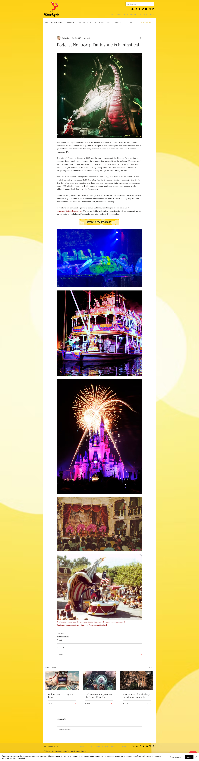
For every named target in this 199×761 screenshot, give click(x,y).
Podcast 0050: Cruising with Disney (61, 695)
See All (151, 667)
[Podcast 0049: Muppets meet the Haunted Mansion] (99, 680)
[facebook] (139, 9)
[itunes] (136, 9)
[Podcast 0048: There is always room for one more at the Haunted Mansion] (136, 680)
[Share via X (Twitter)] (63, 647)
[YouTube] (146, 9)
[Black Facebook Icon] (140, 746)
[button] (131, 22)
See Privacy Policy (20, 758)
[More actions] (140, 38)
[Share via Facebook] (58, 647)
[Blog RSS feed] (132, 9)
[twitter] (143, 9)
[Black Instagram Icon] (150, 746)
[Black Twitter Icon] (143, 746)
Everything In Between (102, 22)
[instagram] (149, 9)
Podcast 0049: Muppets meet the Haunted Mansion (98, 695)
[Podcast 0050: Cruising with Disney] (62, 680)
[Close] (196, 757)
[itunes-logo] (133, 746)
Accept (189, 757)
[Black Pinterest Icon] (153, 746)
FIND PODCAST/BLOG (53, 22)
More (117, 22)
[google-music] (136, 746)
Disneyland (70, 22)
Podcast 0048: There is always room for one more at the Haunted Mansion (136, 695)
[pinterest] (153, 9)
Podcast (59, 640)
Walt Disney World (84, 22)
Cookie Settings (175, 757)
